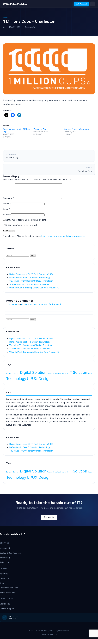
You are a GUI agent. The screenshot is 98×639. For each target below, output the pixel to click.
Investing (56, 373)
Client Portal (5, 604)
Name (7, 203)
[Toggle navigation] (92, 4)
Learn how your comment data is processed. (63, 236)
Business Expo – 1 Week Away (76, 129)
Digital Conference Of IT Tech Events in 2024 (31, 274)
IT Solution (78, 372)
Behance (9, 373)
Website (7, 214)
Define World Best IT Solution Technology (29, 277)
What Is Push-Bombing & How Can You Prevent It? (34, 287)
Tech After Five (39, 129)
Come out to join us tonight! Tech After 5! (41, 304)
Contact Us (49, 517)
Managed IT (5, 548)
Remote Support (7, 608)
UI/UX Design (39, 378)
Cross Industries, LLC (13, 534)
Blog (2, 583)
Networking (5, 557)
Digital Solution (33, 372)
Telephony (4, 562)
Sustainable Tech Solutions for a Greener (29, 284)
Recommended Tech (9, 588)
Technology (16, 378)
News (6, 17)
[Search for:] (18, 255)
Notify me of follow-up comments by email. (26, 220)
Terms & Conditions (8, 592)
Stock (90, 373)
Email (6, 209)
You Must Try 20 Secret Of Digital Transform (31, 281)
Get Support (81, 4)
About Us (4, 574)
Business (16, 373)
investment (64, 373)
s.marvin (13, 304)
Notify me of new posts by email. (21, 225)
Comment (8, 198)
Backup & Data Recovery (10, 553)
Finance (50, 373)
